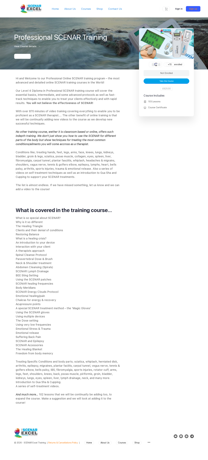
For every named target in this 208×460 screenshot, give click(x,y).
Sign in (179, 9)
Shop (99, 8)
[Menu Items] (148, 442)
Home (55, 8)
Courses (86, 8)
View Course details (25, 46)
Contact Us (115, 8)
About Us (70, 8)
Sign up (193, 9)
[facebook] (181, 436)
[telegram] (192, 436)
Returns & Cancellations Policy (63, 442)
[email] (175, 436)
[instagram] (186, 436)
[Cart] (166, 9)
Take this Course (166, 81)
